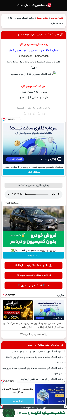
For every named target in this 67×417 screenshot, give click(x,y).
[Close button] (64, 381)
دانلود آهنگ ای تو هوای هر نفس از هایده (42, 379)
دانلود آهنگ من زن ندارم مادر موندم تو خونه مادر (37, 351)
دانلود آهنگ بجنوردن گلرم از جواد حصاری (38, 34)
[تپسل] (4, 119)
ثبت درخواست (33, 255)
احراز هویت (18, 401)
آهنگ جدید (43, 18)
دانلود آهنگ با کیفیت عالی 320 (31, 265)
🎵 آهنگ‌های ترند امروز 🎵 (32, 285)
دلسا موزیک (57, 18)
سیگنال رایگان (33, 172)
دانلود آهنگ (23, 5)
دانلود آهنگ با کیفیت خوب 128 (31, 275)
